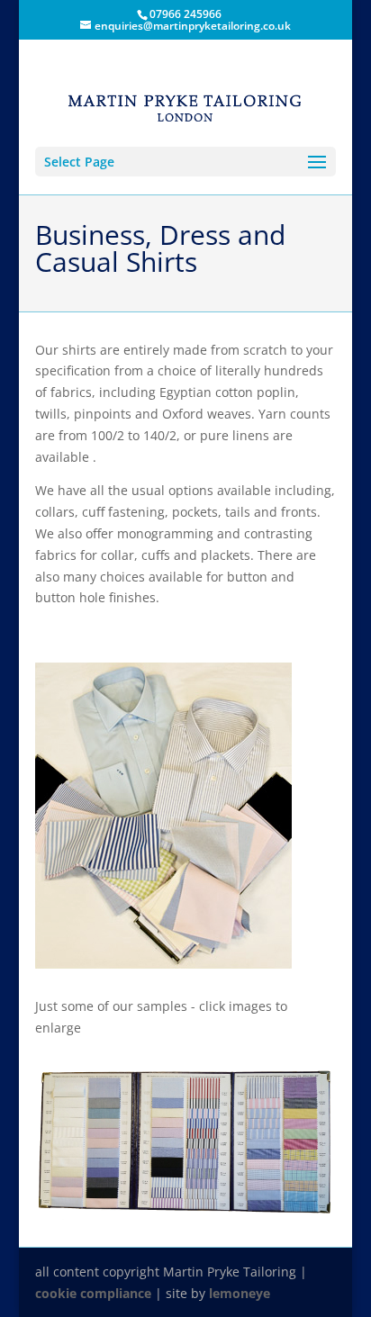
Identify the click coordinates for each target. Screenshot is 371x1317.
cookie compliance (93, 1293)
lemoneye (239, 1293)
